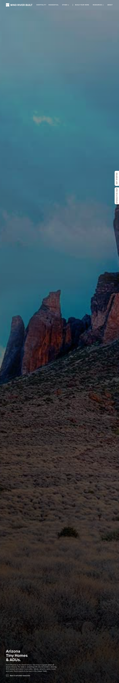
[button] (65, 5)
